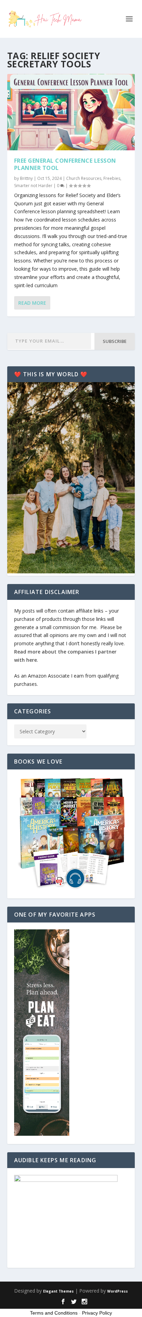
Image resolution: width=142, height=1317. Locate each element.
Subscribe (114, 341)
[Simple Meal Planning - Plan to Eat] (41, 1134)
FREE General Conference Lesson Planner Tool (65, 164)
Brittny (26, 178)
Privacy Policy (97, 1313)
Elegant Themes (58, 1291)
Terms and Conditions (54, 1313)
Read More (32, 303)
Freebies (111, 178)
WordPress (117, 1291)
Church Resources (83, 178)
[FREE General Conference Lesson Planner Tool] (71, 112)
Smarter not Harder (33, 185)
